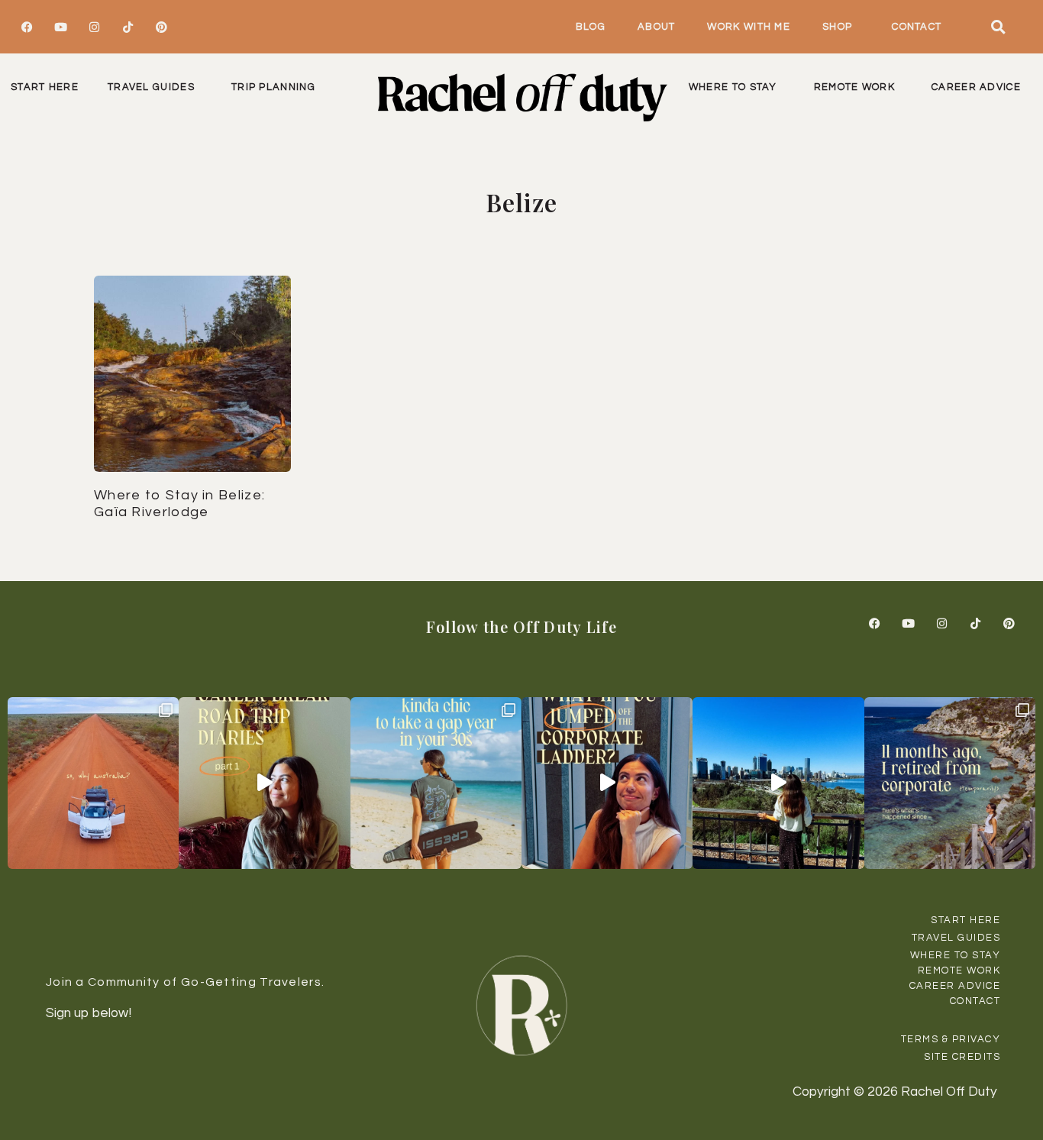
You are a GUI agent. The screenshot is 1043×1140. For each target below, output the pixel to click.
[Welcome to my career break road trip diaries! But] (264, 782)
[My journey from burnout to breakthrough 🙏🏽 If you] (778, 782)
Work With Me (748, 26)
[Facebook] (26, 26)
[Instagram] (93, 26)
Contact (916, 26)
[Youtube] (60, 26)
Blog (590, 26)
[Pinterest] (161, 26)
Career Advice (976, 87)
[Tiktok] (127, 26)
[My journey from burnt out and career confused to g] (949, 782)
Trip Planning (273, 87)
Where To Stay (733, 87)
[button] (999, 27)
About (657, 26)
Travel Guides (151, 87)
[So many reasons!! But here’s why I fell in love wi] (93, 782)
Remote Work (854, 87)
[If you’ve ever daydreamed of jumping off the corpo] (607, 782)
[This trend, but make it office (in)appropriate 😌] (436, 782)
